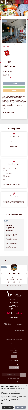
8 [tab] (18, 285)
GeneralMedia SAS (14, 299)
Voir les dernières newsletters (14, 378)
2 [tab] (14, 44)
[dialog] (14, 397)
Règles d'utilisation (14, 346)
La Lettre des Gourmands (14, 341)
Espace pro (14, 344)
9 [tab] (20, 285)
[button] (14, 393)
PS (4, 21)
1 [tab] (13, 44)
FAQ (14, 348)
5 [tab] (14, 285)
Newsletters (14, 352)
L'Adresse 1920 (14, 273)
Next (24, 31)
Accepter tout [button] (7, 407)
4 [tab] (12, 285)
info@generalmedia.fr (14, 309)
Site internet (4, 75)
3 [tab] (10, 285)
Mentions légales (14, 350)
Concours (14, 356)
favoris (13, 90)
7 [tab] (17, 285)
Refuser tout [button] (20, 407)
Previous (3, 31)
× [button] (26, 385)
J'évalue (13, 87)
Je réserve (13, 83)
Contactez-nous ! (14, 367)
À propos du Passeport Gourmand (14, 339)
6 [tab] (15, 285)
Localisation (4, 74)
